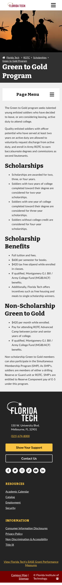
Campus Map (19, 575)
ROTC (26, 57)
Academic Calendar (17, 491)
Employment (13, 502)
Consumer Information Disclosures (27, 528)
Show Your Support (29, 447)
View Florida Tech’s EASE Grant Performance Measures (31, 563)
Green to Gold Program (14, 60)
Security (11, 507)
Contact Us (29, 458)
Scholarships (39, 57)
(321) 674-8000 (20, 436)
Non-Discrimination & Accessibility (27, 539)
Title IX (10, 544)
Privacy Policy (14, 533)
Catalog (10, 497)
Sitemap (24, 578)
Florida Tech (13, 57)
